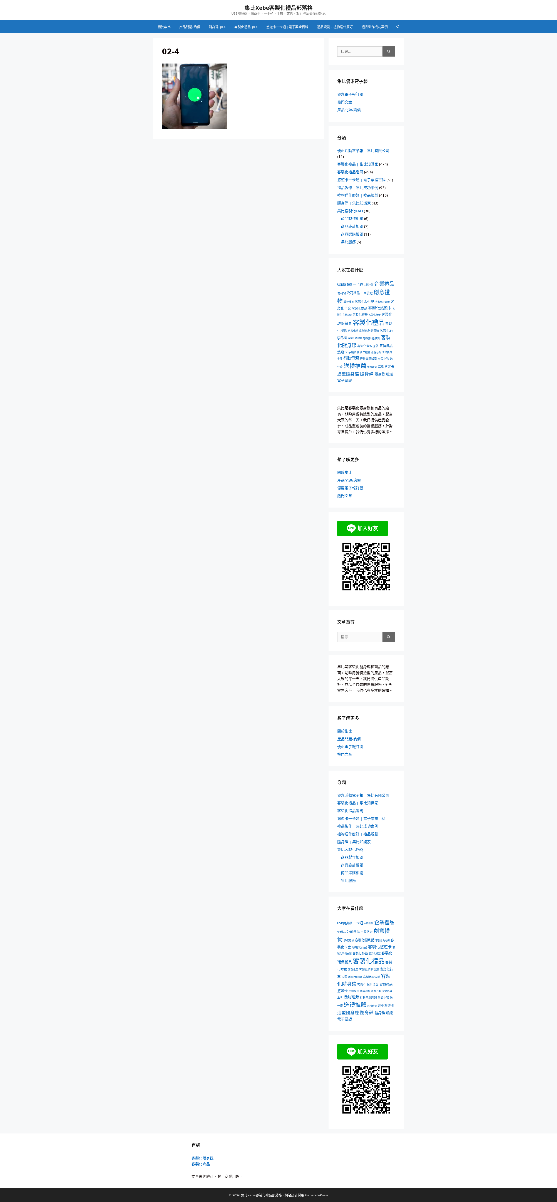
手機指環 (354, 352)
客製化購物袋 (355, 338)
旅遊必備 (376, 352)
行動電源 (351, 358)
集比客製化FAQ (350, 210)
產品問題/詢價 (189, 27)
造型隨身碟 (348, 374)
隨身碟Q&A (217, 27)
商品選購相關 (352, 234)
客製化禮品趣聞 (350, 171)
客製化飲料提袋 (368, 346)
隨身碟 (367, 374)
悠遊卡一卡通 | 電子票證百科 (361, 179)
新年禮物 (365, 352)
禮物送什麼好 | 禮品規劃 (357, 195)
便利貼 (341, 293)
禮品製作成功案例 (375, 27)
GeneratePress (316, 1195)
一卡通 (358, 284)
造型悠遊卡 (386, 366)
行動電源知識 (368, 358)
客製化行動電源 (369, 331)
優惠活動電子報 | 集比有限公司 (363, 150)
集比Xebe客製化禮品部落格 (279, 7)
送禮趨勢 (372, 367)
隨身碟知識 (383, 374)
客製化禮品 (368, 322)
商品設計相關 (352, 226)
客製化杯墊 (360, 314)
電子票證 (344, 380)
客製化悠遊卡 (380, 308)
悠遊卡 (342, 352)
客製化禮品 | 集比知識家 (357, 164)
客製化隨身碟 (202, 1158)
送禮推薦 (355, 365)
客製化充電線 (382, 301)
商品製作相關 (352, 218)
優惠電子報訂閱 (350, 94)
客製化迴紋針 (371, 338)
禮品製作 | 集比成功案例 (357, 187)
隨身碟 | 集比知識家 (354, 203)
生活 (339, 358)
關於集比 (164, 27)
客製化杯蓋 (375, 314)
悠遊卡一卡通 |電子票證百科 (287, 27)
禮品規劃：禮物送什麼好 (335, 27)
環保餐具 (387, 352)
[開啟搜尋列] (398, 26)
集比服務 (348, 241)
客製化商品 (359, 308)
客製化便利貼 (364, 301)
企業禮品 (384, 283)
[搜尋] (389, 51)
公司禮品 (353, 293)
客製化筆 (353, 331)
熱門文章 (344, 102)
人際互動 (368, 284)
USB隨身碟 (344, 284)
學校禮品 (349, 302)
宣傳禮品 (386, 346)
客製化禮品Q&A (246, 27)
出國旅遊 (367, 293)
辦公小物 (383, 358)
